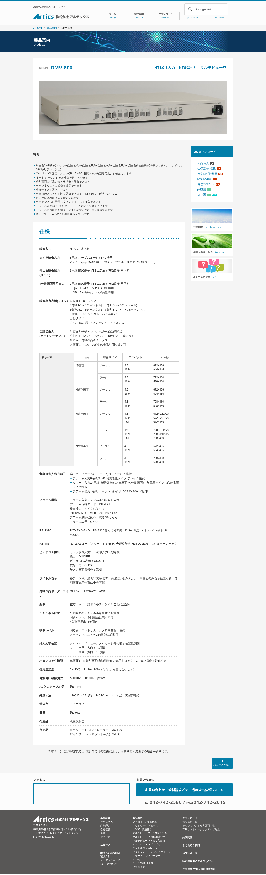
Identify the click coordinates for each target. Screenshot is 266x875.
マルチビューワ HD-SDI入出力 (150, 833)
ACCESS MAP (81, 793)
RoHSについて (108, 864)
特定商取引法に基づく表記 (197, 861)
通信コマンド (206, 184)
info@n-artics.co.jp (43, 836)
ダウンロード (189, 818)
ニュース (105, 844)
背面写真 (203, 163)
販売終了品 (139, 866)
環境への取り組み (110, 852)
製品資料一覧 (189, 822)
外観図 (202, 189)
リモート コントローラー (147, 855)
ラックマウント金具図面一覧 (198, 825)
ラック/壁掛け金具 (143, 863)
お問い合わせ (189, 853)
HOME (39, 28)
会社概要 (105, 818)
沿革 (102, 833)
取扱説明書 (205, 179)
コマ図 (202, 194)
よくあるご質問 (191, 845)
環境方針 (105, 856)
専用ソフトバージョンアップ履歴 (201, 829)
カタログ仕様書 (207, 173)
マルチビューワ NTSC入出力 (149, 840)
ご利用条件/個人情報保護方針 (199, 869)
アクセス (105, 836)
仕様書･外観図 (207, 168)
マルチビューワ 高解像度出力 (149, 836)
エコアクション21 (110, 860)
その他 (136, 859)
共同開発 (187, 837)
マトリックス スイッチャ (147, 844)
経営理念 (105, 825)
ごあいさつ (106, 822)
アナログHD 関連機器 (145, 822)
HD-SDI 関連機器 (142, 829)
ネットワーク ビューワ (145, 825)
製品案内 (52, 28)
